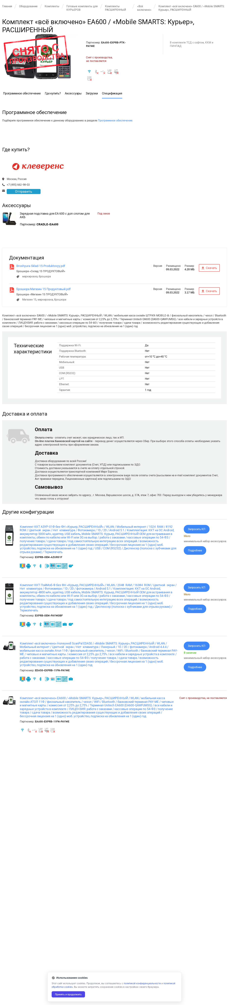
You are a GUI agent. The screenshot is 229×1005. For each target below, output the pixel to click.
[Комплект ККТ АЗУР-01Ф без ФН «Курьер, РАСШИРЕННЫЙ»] (9, 545)
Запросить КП (196, 529)
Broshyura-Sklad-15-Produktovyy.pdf (40, 266)
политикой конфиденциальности (142, 983)
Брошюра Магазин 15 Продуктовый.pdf (43, 289)
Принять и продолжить (68, 994)
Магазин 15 (29, 299)
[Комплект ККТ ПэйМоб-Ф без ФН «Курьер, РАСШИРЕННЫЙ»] (9, 603)
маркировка (30, 276)
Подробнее (195, 550)
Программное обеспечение (115, 120)
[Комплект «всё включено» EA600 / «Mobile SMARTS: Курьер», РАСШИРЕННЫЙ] (9, 703)
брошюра (45, 276)
